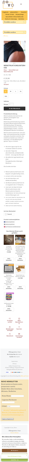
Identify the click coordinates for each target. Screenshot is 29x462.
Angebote (5, 12)
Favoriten (19, 329)
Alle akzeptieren (14, 450)
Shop (5, 70)
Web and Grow (25, 376)
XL (20, 91)
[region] (14, 448)
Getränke (21, 19)
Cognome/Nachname (9, 400)
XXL (6, 96)
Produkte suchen (10, 321)
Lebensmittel (14, 12)
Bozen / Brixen (14, 433)
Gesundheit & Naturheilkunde (14, 16)
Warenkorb (9, 336)
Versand (6, 84)
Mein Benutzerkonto (19, 322)
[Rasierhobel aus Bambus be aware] (20, 269)
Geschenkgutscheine (19, 336)
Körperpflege (20, 14)
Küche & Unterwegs (11, 19)
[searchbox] (14, 22)
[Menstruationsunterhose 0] (14, 51)
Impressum (14, 361)
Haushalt (24, 12)
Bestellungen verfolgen (10, 329)
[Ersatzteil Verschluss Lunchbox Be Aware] (9, 240)
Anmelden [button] (13, 460)
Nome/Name (6, 396)
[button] (9, 214)
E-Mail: (4, 406)
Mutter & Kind (9, 14)
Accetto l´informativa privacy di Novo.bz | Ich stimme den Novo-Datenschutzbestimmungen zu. (14, 412)
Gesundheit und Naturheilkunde (11, 70)
